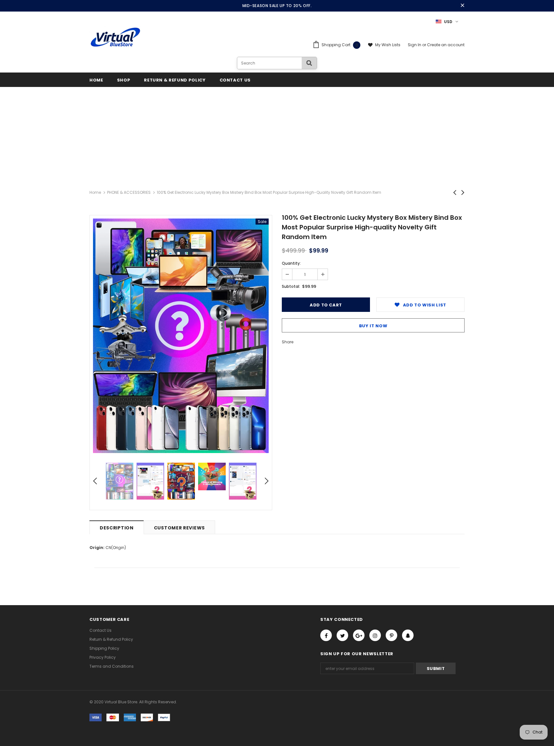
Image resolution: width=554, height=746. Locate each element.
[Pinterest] (391, 635)
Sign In (415, 44)
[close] (462, 6)
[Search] (309, 63)
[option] (181, 336)
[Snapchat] (408, 635)
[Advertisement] (277, 135)
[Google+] (359, 635)
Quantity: (291, 263)
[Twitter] (342, 635)
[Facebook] (326, 635)
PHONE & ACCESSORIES (129, 192)
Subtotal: (291, 286)
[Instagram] (375, 635)
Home (95, 192)
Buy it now (373, 326)
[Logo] (115, 37)
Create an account (446, 44)
